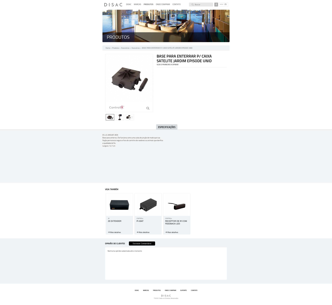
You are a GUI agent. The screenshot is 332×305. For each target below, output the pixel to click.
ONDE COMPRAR (163, 4)
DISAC (128, 4)
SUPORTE (183, 290)
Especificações (166, 127)
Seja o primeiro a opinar (167, 65)
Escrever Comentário (142, 243)
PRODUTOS (148, 4)
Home (108, 48)
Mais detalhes (115, 232)
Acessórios (125, 48)
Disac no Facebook (216, 4)
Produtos (115, 48)
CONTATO (176, 4)
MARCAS (137, 4)
